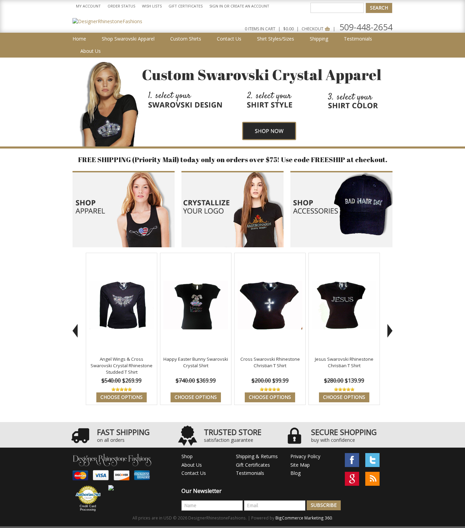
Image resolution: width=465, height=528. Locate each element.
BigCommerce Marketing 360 (303, 518)
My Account (88, 6)
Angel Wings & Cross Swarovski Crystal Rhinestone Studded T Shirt (122, 365)
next (389, 331)
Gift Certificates (186, 6)
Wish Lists (152, 6)
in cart (260, 29)
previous (75, 331)
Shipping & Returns (257, 456)
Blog (295, 473)
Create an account (249, 6)
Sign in (216, 6)
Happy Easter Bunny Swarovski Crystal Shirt (195, 362)
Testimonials (250, 473)
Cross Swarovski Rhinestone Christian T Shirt (270, 362)
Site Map (300, 465)
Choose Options (121, 397)
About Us (191, 465)
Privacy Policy (305, 456)
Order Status (121, 6)
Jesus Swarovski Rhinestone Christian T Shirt (344, 362)
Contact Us (193, 473)
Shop (187, 456)
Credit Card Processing (88, 507)
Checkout (313, 29)
